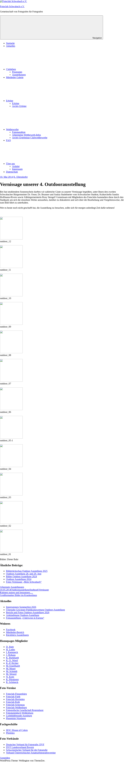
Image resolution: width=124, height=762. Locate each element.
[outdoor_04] (11, 466)
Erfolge (9, 100)
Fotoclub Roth (13, 702)
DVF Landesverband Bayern (20, 747)
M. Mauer (11, 668)
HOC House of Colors (17, 730)
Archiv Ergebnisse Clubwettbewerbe (29, 137)
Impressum (17, 169)
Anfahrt (16, 166)
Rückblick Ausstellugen (17, 635)
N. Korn (10, 676)
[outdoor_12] (11, 238)
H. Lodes (10, 649)
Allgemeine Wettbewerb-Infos (26, 135)
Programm (17, 72)
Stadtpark (34, 589)
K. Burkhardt (12, 657)
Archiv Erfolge (19, 106)
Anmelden (5, 758)
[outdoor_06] (11, 409)
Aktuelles (10, 46)
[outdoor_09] (11, 324)
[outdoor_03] (11, 494)
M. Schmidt (11, 671)
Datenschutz (12, 171)
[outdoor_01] (11, 551)
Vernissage (44, 589)
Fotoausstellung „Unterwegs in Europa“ (25, 618)
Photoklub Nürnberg (16, 718)
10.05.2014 (5, 589)
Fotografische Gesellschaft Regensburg (24, 710)
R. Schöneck (12, 682)
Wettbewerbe (12, 129)
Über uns (10, 163)
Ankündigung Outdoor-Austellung (22, 615)
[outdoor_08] (11, 352)
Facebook (10, 629)
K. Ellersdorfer (20, 177)
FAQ (8, 140)
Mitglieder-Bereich (15, 632)
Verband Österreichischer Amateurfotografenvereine (31, 752)
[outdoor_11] (11, 267)
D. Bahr (10, 647)
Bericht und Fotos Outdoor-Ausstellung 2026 (27, 612)
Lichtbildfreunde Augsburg (19, 715)
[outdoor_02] (11, 523)
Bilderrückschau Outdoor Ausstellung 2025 (26, 571)
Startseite (10, 43)
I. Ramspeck (12, 652)
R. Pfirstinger (12, 679)
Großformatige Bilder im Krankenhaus (18, 595)
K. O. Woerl (12, 660)
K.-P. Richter (12, 663)
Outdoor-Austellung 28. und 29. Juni (23, 573)
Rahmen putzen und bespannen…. (16, 592)
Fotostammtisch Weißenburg (19, 713)
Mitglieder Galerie (14, 77)
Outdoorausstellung (20, 589)
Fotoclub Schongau (15, 704)
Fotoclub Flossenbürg (16, 694)
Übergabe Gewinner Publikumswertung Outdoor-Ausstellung (35, 609)
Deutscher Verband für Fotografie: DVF (25, 744)
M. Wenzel (11, 674)
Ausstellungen (19, 74)
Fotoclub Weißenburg (16, 707)
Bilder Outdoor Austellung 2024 (21, 576)
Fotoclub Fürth (13, 696)
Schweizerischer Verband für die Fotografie (26, 750)
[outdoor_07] (11, 381)
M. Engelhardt (13, 666)
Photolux (10, 733)
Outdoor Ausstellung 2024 (18, 579)
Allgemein (5, 587)
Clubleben (11, 69)
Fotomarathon (18, 132)
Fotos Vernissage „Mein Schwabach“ (24, 582)
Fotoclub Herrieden (15, 699)
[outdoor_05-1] (11, 437)
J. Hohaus (11, 655)
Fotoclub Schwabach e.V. (12, 6)
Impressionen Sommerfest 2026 (21, 607)
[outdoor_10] (11, 295)
